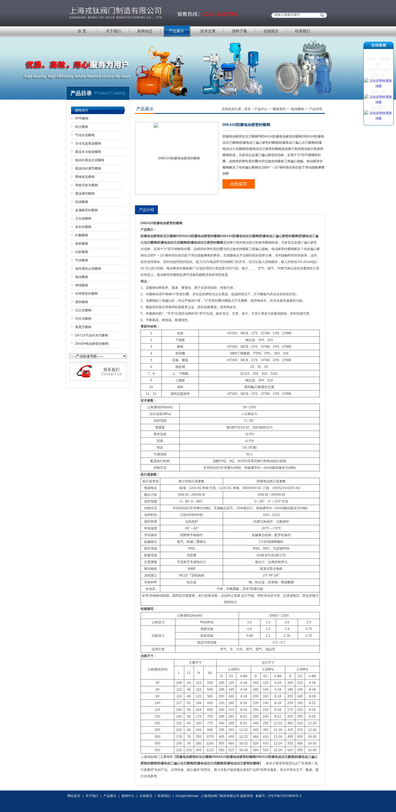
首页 (247, 109)
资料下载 (239, 31)
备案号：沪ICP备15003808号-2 (278, 796)
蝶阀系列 (81, 110)
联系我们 (302, 31)
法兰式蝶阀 (83, 310)
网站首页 (73, 796)
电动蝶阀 (81, 277)
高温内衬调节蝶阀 (88, 168)
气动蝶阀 (81, 260)
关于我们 (113, 31)
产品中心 (260, 109)
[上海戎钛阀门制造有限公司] (153, 13)
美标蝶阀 (81, 243)
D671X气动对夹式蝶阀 (91, 335)
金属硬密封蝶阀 (86, 210)
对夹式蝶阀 (83, 319)
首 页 (82, 31)
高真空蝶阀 (83, 327)
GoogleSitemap (187, 796)
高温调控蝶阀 (85, 193)
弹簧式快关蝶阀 (86, 185)
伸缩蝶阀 (81, 285)
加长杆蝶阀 (83, 227)
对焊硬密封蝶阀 (86, 294)
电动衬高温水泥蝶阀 (89, 160)
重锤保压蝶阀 (85, 177)
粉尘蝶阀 (81, 127)
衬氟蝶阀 (81, 235)
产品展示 (176, 31)
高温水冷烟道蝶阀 (88, 152)
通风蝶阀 (81, 302)
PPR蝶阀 (81, 118)
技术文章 (208, 31)
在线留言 (271, 31)
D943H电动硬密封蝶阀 (91, 344)
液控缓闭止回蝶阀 (88, 268)
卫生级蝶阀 (83, 218)
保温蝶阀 (81, 202)
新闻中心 (127, 796)
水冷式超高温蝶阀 (88, 143)
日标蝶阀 (81, 252)
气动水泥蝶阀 (85, 135)
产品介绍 (146, 210)
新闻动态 (144, 31)
